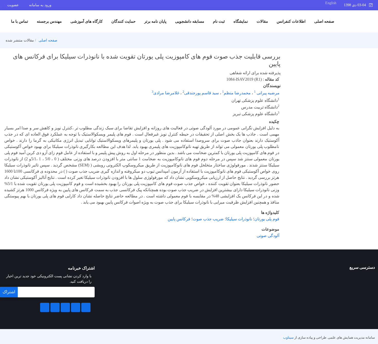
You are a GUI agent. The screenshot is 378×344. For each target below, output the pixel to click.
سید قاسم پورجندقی (201, 93)
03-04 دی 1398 (356, 5)
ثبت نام (219, 21)
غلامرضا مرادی (166, 93)
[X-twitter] (75, 307)
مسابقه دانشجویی (189, 21)
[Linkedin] (65, 307)
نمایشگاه (240, 21)
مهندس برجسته (49, 21)
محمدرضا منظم (237, 93)
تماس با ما (19, 21)
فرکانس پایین (179, 219)
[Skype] (44, 307)
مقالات (262, 21)
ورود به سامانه (40, 5)
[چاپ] (3, 52)
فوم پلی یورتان (266, 219)
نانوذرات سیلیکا (239, 219)
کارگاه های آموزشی (86, 21)
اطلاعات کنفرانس (291, 21)
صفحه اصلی (324, 21)
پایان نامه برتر (155, 21)
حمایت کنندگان (123, 21)
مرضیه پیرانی (268, 93)
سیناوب (288, 337)
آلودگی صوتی (268, 235)
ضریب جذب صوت (208, 219)
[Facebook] (86, 307)
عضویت (13, 5)
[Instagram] (55, 307)
